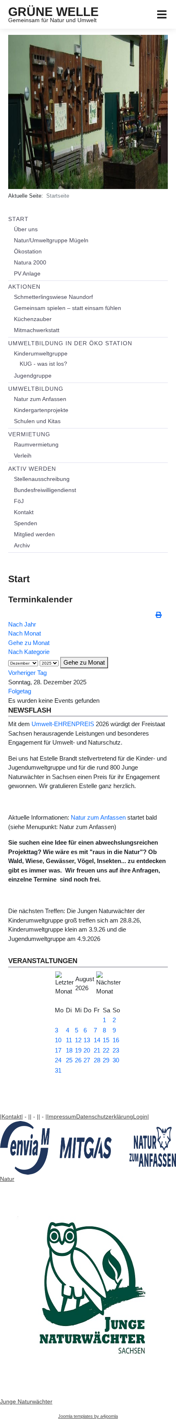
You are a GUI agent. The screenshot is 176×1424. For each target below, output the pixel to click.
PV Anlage (27, 273)
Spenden (25, 523)
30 (116, 1060)
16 (116, 1040)
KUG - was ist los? (43, 363)
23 (116, 1050)
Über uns (26, 229)
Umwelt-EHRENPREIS (63, 723)
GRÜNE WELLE (53, 11)
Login (140, 1116)
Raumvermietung (36, 444)
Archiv (22, 545)
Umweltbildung (35, 388)
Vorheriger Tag (27, 672)
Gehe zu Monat (29, 642)
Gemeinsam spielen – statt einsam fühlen (67, 308)
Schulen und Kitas (37, 421)
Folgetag (19, 691)
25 (69, 1060)
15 (106, 1040)
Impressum (61, 1116)
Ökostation (28, 251)
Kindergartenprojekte (41, 410)
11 (69, 1040)
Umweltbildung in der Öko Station (70, 343)
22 (106, 1050)
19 (78, 1050)
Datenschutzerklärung (104, 1116)
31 (58, 1070)
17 (58, 1050)
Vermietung (29, 434)
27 (86, 1060)
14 (97, 1040)
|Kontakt (10, 1116)
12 (78, 1040)
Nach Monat (24, 633)
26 (78, 1060)
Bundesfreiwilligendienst (45, 490)
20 (86, 1050)
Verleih (23, 455)
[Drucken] (159, 614)
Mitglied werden (34, 534)
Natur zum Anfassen (40, 399)
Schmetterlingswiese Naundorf (53, 297)
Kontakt (24, 512)
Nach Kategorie (29, 651)
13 (86, 1040)
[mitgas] (88, 1147)
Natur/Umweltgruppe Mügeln (51, 240)
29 (106, 1060)
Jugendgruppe (33, 375)
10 (58, 1040)
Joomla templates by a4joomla (88, 1416)
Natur (7, 1179)
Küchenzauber (33, 319)
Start (18, 219)
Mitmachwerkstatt (36, 330)
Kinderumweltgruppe (41, 353)
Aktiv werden (32, 468)
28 (97, 1060)
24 (58, 1060)
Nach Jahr (22, 624)
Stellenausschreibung (42, 479)
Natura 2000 (30, 262)
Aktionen (24, 286)
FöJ (19, 501)
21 (97, 1050)
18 (69, 1050)
